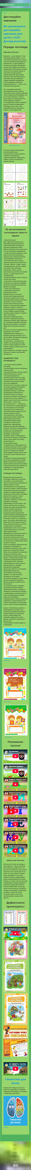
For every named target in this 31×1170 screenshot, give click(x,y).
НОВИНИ (15, 1152)
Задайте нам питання (15, 1156)
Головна (14, 1144)
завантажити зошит (14, 145)
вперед (6, 1127)
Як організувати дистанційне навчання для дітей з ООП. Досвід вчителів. (15, 34)
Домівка (5, 13)
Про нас (15, 1148)
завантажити (7, 660)
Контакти (15, 1160)
